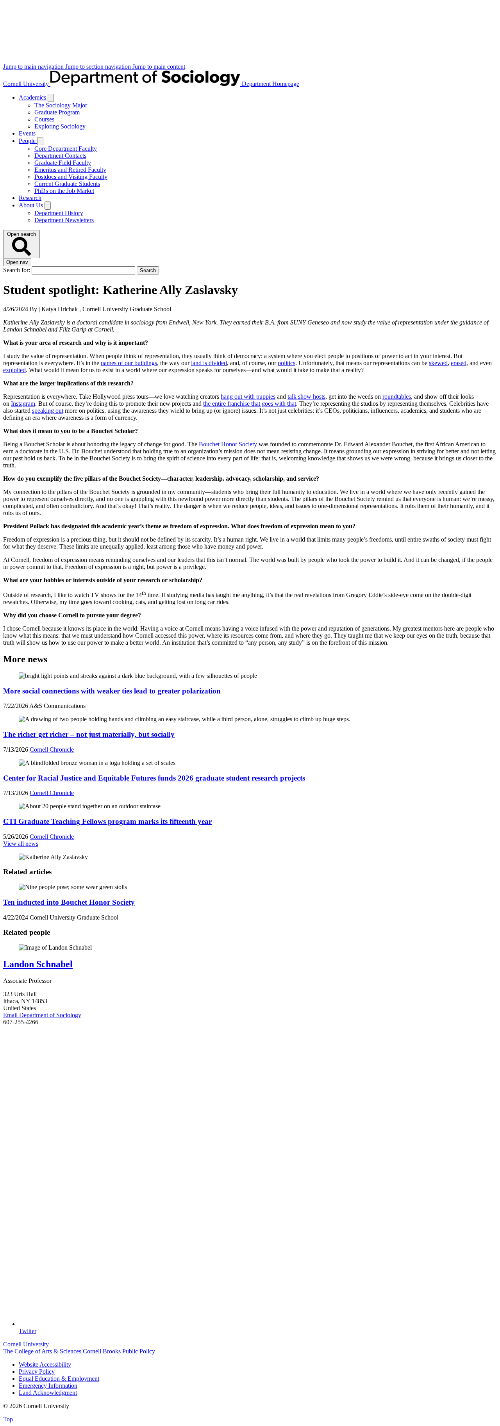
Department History (58, 213)
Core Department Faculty (65, 148)
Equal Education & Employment (59, 1378)
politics (286, 363)
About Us (32, 205)
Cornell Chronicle (52, 749)
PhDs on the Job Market (64, 190)
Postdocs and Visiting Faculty (70, 176)
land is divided (209, 363)
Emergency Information (48, 1385)
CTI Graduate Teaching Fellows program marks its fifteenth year (107, 821)
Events (27, 133)
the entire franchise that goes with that (249, 403)
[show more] (51, 98)
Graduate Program (57, 112)
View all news (20, 843)
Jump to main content (158, 66)
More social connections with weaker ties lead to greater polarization (112, 691)
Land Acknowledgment (48, 1392)
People (28, 140)
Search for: (17, 270)
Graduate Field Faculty (62, 162)
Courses (44, 119)
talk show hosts (306, 396)
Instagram (23, 403)
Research (30, 197)
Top (8, 1419)
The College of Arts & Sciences (43, 1351)
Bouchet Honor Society (228, 444)
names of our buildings (129, 363)
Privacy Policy (37, 1371)
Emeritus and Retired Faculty (70, 169)
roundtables (396, 396)
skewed (438, 363)
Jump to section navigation (98, 66)
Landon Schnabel (38, 964)
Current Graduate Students (67, 183)
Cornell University (26, 83)
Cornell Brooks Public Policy (119, 1351)
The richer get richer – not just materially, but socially (89, 734)
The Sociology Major (60, 105)
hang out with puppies (248, 396)
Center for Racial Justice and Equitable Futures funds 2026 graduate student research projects (154, 778)
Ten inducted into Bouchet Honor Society (69, 902)
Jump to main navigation (34, 66)
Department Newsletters (64, 220)
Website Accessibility (45, 1364)
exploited (14, 370)
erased (458, 363)
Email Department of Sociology (42, 1015)
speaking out (47, 410)
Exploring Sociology (60, 126)
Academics (33, 97)
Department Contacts (60, 155)
